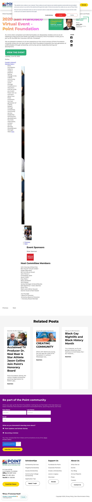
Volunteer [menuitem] (51, 477)
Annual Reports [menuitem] (76, 474)
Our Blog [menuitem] (74, 471)
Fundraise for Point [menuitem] (54, 464)
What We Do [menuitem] (75, 464)
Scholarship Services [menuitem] (32, 464)
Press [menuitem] (73, 477)
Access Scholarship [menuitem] (31, 471)
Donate (84, 5)
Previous (27, 242)
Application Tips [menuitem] (30, 479)
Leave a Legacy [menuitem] (53, 474)
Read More (10, 383)
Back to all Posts (84, 14)
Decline (72, 15)
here (12, 131)
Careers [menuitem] (73, 480)
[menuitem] (34, 483)
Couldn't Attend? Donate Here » (10, 63)
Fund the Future (10, 484)
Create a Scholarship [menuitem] (55, 471)
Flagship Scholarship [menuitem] (32, 467)
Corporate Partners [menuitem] (54, 467)
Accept (60, 15)
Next (26, 244)
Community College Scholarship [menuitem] (31, 474)
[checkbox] (27, 432)
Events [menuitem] (73, 467)
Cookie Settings (49, 15)
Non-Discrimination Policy (82, 496)
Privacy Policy (70, 496)
